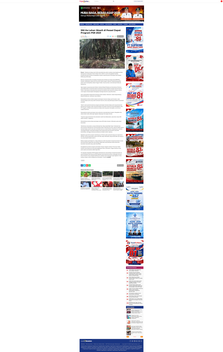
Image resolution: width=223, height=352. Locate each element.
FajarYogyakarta (112, 347)
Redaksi (83, 344)
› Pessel (84, 27)
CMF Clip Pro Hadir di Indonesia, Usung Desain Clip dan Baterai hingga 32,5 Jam (137, 321)
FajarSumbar (84, 346)
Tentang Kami (89, 344)
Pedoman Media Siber (99, 344)
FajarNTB (133, 348)
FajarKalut (104, 348)
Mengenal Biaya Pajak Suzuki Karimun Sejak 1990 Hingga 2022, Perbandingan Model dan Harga (135, 285)
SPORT (114, 24)
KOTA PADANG (132, 24)
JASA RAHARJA (108, 24)
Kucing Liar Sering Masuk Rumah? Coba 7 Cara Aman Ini (136, 332)
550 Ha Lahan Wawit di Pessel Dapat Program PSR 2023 (101, 31)
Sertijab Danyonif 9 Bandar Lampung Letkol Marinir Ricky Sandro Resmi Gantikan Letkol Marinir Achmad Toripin (135, 274)
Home (82, 27)
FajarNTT (138, 348)
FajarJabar (94, 347)
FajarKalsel (122, 348)
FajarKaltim (127, 348)
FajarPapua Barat (122, 350)
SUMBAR (126, 24)
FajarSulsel (85, 348)
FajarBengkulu (125, 346)
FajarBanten (83, 347)
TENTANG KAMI (88, 24)
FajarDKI (89, 347)
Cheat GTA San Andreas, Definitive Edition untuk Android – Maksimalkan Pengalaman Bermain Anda (136, 290)
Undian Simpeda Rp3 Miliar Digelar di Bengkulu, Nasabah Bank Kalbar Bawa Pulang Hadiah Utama (136, 311)
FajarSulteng (131, 347)
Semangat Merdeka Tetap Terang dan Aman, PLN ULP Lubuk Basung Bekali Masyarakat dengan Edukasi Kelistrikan (135, 328)
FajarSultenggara (138, 347)
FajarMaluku (103, 350)
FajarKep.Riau (102, 346)
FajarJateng (99, 347)
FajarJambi (112, 346)
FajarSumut (95, 346)
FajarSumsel (119, 346)
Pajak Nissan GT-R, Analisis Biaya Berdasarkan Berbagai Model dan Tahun (135, 299)
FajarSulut (119, 347)
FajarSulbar (124, 347)
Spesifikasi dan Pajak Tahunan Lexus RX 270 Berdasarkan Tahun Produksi (135, 303)
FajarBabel (139, 346)
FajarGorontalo (92, 348)
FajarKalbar (110, 348)
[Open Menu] (221, 1)
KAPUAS (102, 24)
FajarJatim (105, 347)
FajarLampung (133, 346)
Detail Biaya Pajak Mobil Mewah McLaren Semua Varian (135, 296)
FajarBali (98, 350)
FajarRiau (107, 346)
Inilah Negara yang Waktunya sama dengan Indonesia (135, 270)
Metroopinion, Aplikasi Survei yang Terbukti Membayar (135, 294)
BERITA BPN (96, 24)
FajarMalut (109, 350)
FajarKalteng (116, 348)
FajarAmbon (99, 348)
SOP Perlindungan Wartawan (112, 344)
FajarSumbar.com (135, 344)
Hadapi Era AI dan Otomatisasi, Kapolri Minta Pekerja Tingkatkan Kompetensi (136, 317)
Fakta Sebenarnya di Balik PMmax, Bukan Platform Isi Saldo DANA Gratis (135, 278)
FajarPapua (115, 350)
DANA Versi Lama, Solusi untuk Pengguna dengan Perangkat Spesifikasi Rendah (135, 282)
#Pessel (82, 160)
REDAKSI (82, 24)
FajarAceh (90, 346)
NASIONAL (120, 24)
